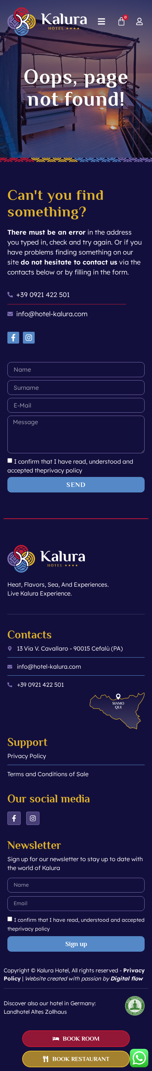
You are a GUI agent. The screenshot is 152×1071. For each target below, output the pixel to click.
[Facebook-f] (13, 338)
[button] (101, 22)
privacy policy (63, 470)
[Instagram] (29, 338)
